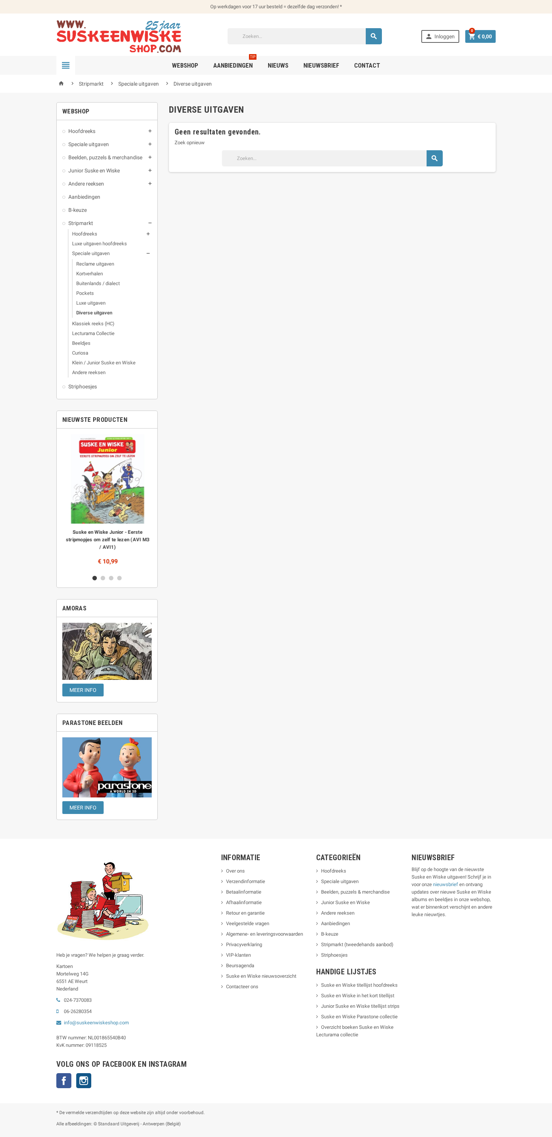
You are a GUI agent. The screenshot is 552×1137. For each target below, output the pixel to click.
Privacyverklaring (244, 944)
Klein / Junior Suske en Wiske (104, 362)
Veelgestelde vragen (247, 923)
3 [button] (111, 578)
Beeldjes (81, 343)
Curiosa (80, 353)
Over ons (235, 871)
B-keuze (77, 210)
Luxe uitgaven (91, 303)
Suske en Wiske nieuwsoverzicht (261, 976)
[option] (107, 501)
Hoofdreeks (81, 131)
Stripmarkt (80, 223)
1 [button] (94, 578)
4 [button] (119, 578)
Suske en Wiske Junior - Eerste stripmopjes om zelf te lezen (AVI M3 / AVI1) (107, 539)
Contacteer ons (242, 986)
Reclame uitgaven (95, 264)
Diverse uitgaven (94, 313)
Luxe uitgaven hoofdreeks (99, 243)
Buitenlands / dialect (98, 283)
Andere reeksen (86, 184)
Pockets (85, 293)
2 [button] (103, 578)
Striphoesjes (82, 387)
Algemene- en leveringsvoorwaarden (264, 934)
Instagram (83, 1080)
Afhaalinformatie (244, 902)
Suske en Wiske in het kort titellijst (357, 995)
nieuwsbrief (445, 884)
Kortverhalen (89, 273)
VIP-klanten (238, 955)
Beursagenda (240, 965)
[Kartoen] (122, 36)
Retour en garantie (245, 913)
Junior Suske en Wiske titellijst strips (360, 1006)
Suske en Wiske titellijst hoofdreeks (359, 985)
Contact (367, 65)
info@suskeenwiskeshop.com (96, 1022)
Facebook (63, 1080)
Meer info (83, 690)
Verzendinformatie (245, 881)
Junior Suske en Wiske (94, 171)
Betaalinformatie (243, 892)
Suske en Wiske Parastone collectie (359, 1016)
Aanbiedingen (84, 197)
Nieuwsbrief (321, 65)
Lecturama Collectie (93, 333)
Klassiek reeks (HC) (93, 323)
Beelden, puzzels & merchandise (105, 157)
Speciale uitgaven (88, 144)
